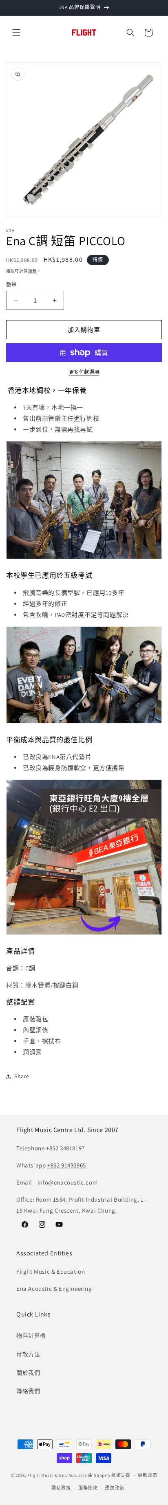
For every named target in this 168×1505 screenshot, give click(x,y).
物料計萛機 (31, 1335)
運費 (32, 271)
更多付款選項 (84, 372)
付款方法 (28, 1354)
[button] (16, 33)
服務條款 (87, 1488)
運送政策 (114, 1488)
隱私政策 (61, 1488)
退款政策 (147, 1475)
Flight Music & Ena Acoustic (57, 1475)
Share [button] (21, 1076)
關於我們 (28, 1372)
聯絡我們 (28, 1391)
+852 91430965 (66, 1165)
